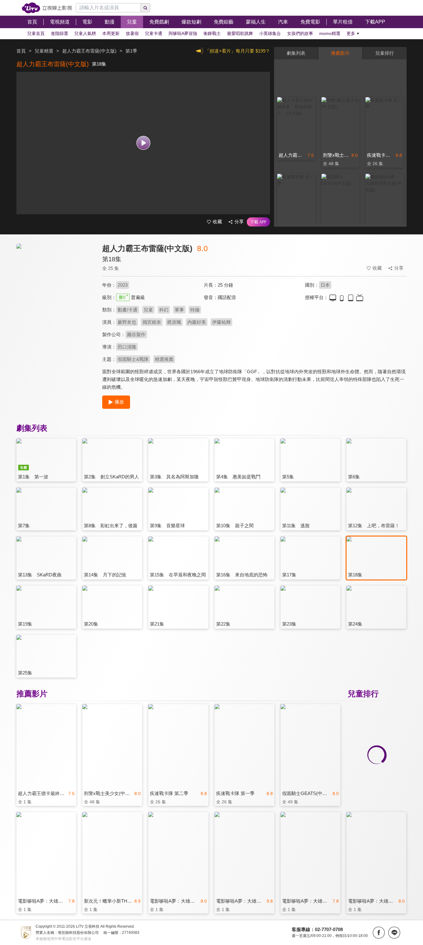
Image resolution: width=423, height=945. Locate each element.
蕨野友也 (127, 322)
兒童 (148, 309)
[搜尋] (145, 7)
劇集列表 (296, 53)
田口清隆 (127, 346)
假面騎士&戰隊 (133, 359)
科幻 (163, 309)
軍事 (179, 309)
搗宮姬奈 (151, 322)
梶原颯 (174, 322)
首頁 (21, 50)
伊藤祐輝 (221, 322)
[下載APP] (258, 222)
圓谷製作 (136, 334)
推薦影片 (340, 53)
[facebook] (379, 932)
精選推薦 (164, 359)
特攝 (194, 309)
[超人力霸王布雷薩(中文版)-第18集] (55, 299)
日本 (325, 285)
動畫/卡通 (127, 309)
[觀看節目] (143, 143)
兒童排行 (384, 53)
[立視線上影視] (47, 7)
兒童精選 (44, 50)
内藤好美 (196, 322)
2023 (123, 285)
